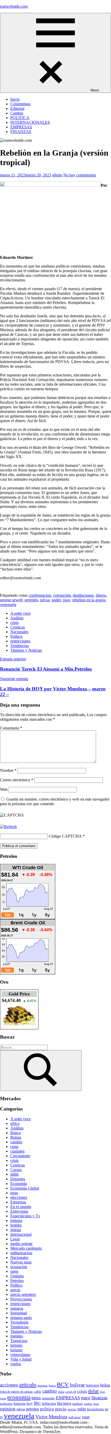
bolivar (77, 1385)
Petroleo (17, 1280)
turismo (16, 1345)
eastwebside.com (14, 6)
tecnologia (95, 1409)
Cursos (16, 1169)
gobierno (6, 1403)
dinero (101, 595)
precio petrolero (23, 1294)
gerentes (31, 600)
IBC (37, 1403)
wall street (74, 1417)
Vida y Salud (20, 1359)
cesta (14, 1146)
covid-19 (70, 1391)
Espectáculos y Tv (25, 1216)
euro (85, 1397)
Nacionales (19, 632)
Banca (15, 1133)
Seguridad (18, 1313)
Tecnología (19, 1322)
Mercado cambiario (26, 1248)
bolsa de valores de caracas (16, 1391)
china (61, 1391)
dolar (93, 1391)
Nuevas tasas (20, 1262)
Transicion (18, 1340)
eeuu (14, 1193)
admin (57, 175)
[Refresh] (8, 826)
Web (3, 789)
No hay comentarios (79, 175)
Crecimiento (20, 1156)
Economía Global (24, 1188)
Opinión (17, 1276)
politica (47, 1409)
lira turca (64, 1403)
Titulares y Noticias (26, 650)
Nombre (8, 770)
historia (16, 1220)
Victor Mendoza (51, 1416)
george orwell (11, 600)
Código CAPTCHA (65, 836)
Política (16, 636)
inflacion (49, 1403)
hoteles (16, 1225)
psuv (66, 600)
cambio (16, 1142)
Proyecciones (21, 1299)
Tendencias (19, 645)
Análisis (16, 618)
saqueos (16, 1308)
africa (14, 1123)
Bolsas (15, 1137)
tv (1, 1417)
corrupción (62, 595)
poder (56, 600)
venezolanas (20, 1354)
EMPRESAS (21, 127)
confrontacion (40, 595)
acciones (9, 1385)
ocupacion (18, 1267)
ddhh (14, 1174)
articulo (27, 1384)
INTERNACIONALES (30, 122)
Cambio (16, 113)
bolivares (92, 1385)
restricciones (20, 641)
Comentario (11, 728)
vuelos (15, 1364)
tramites (16, 1336)
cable (37, 1391)
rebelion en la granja (88, 600)
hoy (30, 1403)
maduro (77, 1403)
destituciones (83, 595)
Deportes (17, 1179)
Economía (18, 1183)
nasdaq (88, 1403)
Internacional (20, 1234)
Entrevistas (19, 1211)
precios (72, 1409)
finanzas (99, 1397)
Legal (15, 1239)
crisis (14, 622)
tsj (106, 1409)
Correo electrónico (16, 780)
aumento (42, 1385)
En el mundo (20, 1206)
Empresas (18, 1202)
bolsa (105, 1385)
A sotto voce (20, 613)
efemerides (48, 1398)
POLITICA (19, 118)
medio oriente (21, 1243)
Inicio (15, 99)
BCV (63, 1384)
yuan (86, 1416)
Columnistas (20, 104)
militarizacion (21, 1253)
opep (14, 1271)
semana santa (21, 1317)
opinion (7, 1408)
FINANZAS (20, 131)
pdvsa (45, 600)
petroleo (32, 1409)
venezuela (8, 604)
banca (52, 1385)
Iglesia (15, 1230)
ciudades (17, 1151)
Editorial (17, 108)
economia (18, 1397)
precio (15, 1290)
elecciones (18, 1197)
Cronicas (17, 627)
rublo (81, 1409)
